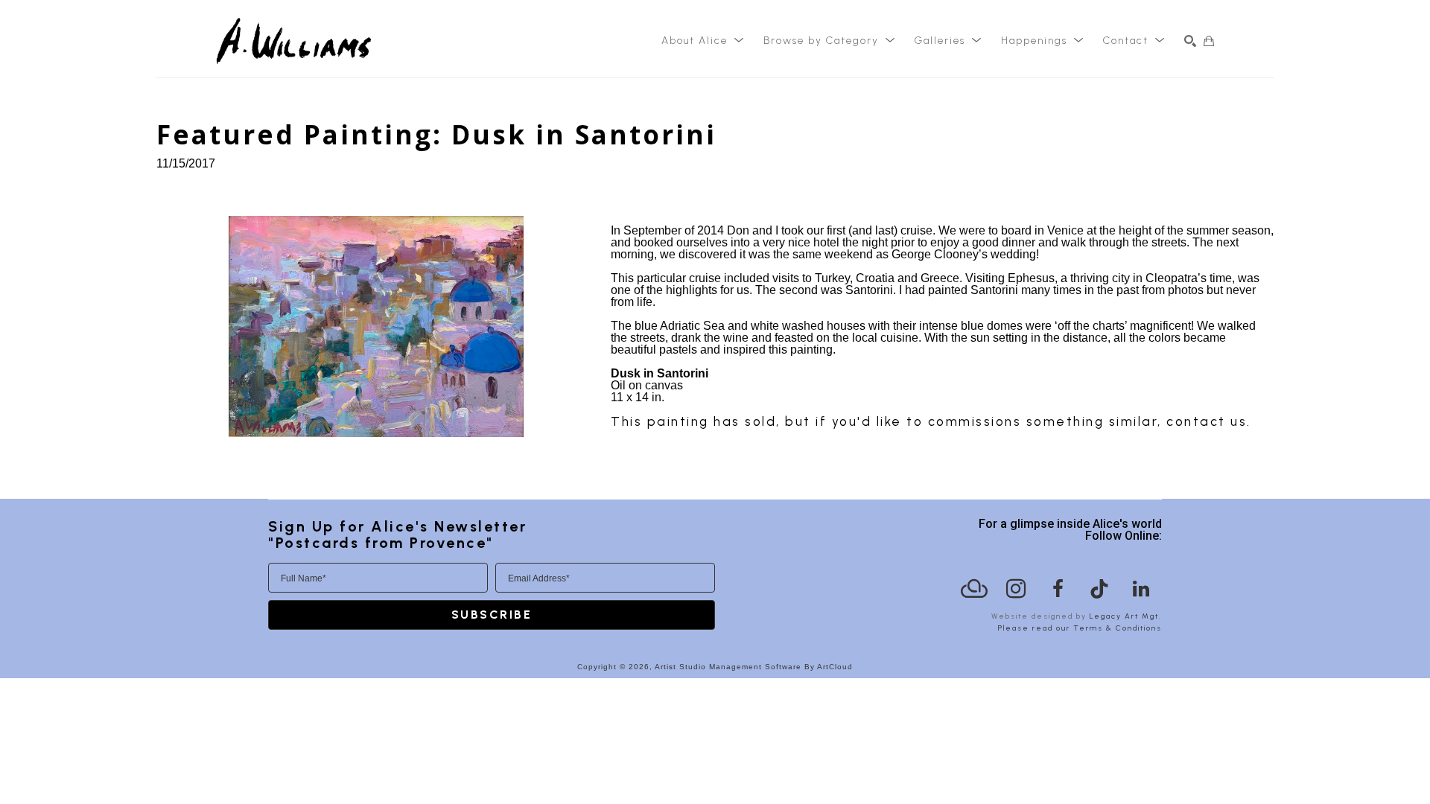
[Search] (1190, 41)
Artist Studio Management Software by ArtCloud (754, 667)
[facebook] (1057, 589)
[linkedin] (1141, 589)
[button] (703, 41)
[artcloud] (974, 589)
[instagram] (1016, 589)
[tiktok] (1099, 589)
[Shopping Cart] (1209, 41)
